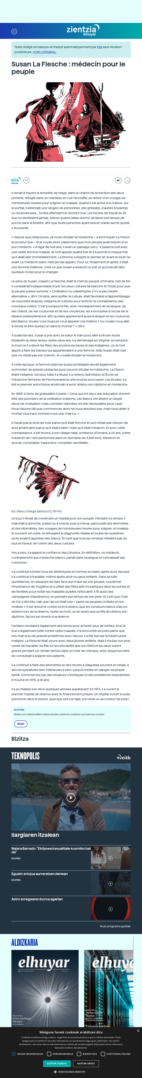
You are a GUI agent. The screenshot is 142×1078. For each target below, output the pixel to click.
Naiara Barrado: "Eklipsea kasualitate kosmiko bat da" (51, 850)
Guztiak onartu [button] (57, 1063)
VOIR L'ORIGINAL (44, 52)
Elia (99, 47)
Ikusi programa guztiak (115, 926)
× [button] (138, 1031)
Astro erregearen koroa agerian (37, 899)
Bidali (20, 723)
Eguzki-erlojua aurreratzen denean (39, 874)
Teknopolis (25, 755)
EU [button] (26, 180)
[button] (14, 31)
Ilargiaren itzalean (35, 835)
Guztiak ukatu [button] (86, 1063)
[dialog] (71, 1052)
